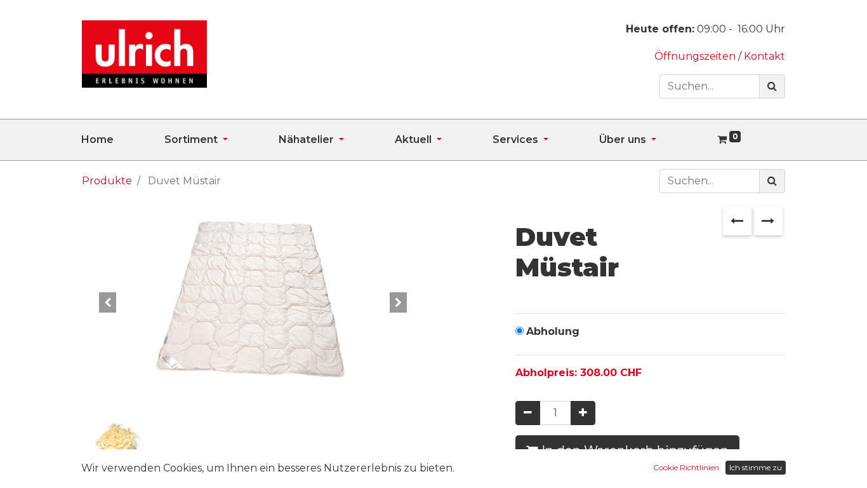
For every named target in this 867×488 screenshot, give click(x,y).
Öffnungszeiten (696, 56)
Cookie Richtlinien (686, 467)
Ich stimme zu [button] (755, 467)
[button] (107, 302)
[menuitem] (122, 140)
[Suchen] (772, 86)
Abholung (552, 331)
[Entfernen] (527, 413)
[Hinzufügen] (583, 413)
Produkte (107, 181)
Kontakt (764, 56)
